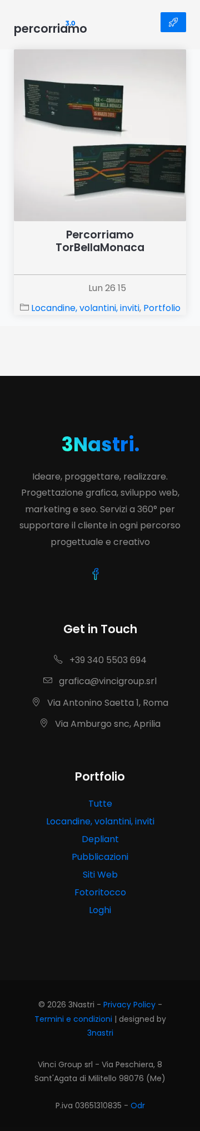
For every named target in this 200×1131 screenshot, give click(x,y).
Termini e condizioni (73, 1019)
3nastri (100, 1032)
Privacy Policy (129, 1004)
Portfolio (162, 308)
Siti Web (100, 874)
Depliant (100, 839)
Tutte (100, 803)
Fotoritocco (100, 892)
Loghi (100, 910)
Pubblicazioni (100, 856)
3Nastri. (100, 444)
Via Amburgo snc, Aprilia (107, 723)
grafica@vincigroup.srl (107, 681)
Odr (138, 1105)
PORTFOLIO (173, 22)
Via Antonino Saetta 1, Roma (106, 702)
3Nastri (45, 22)
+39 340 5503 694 (107, 660)
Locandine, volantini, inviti (85, 308)
